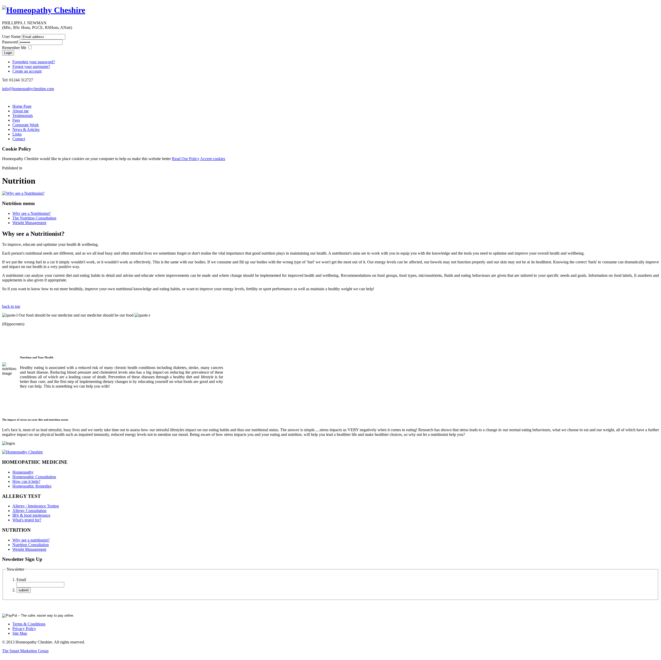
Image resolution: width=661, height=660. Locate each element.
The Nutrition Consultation (34, 218)
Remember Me (14, 47)
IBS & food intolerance (31, 515)
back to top (11, 306)
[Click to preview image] (23, 193)
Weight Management (29, 223)
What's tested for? (26, 520)
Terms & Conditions (28, 624)
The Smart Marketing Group (25, 651)
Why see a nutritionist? (31, 540)
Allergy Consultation (29, 510)
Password (10, 42)
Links (17, 134)
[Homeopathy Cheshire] (43, 10)
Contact (18, 139)
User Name (11, 36)
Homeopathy (23, 472)
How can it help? (26, 481)
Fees (16, 120)
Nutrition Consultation (30, 545)
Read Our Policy (185, 158)
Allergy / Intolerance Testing (35, 506)
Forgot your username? (31, 66)
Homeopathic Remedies (31, 486)
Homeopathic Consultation (34, 477)
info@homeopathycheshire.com (28, 89)
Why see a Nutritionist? (31, 213)
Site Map (19, 633)
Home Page (22, 106)
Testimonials (22, 115)
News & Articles (26, 129)
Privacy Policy (24, 628)
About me (20, 111)
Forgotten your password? (33, 62)
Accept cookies (212, 158)
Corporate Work (25, 125)
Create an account (27, 71)
